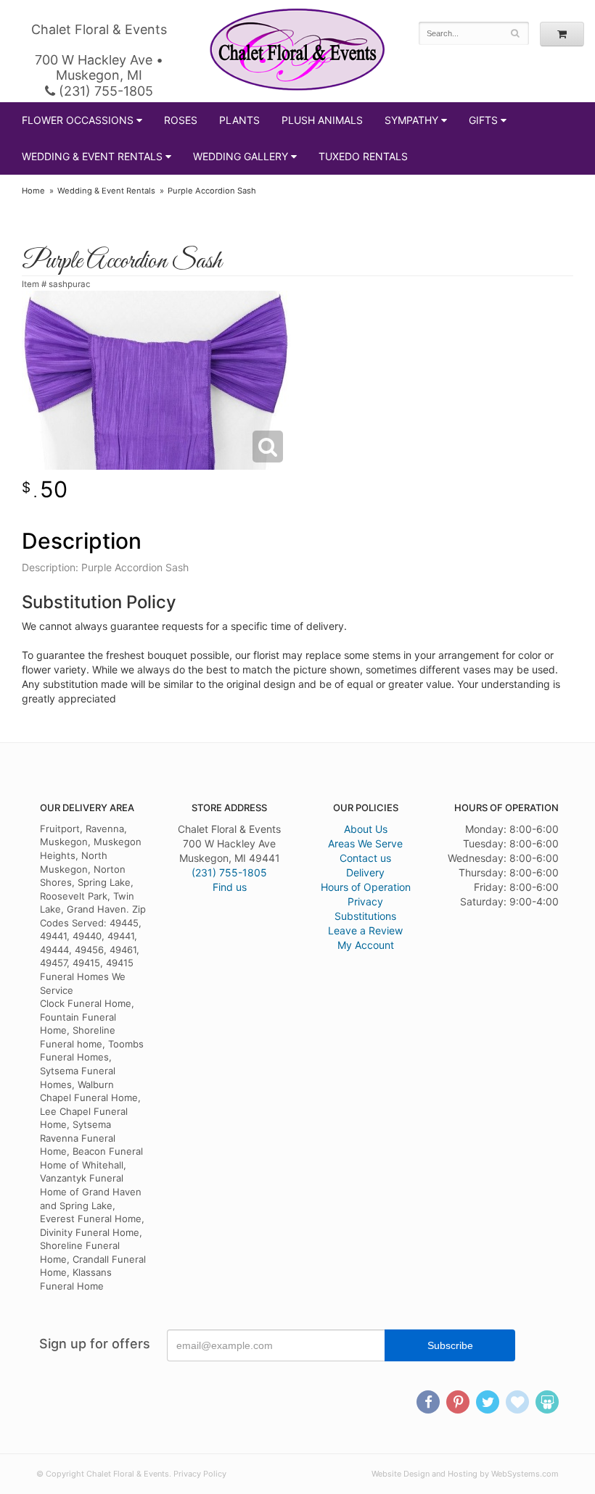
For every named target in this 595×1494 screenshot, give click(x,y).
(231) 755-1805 (104, 91)
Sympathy (411, 120)
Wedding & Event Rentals (92, 156)
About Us (365, 829)
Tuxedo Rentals (363, 156)
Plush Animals (322, 120)
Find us (230, 887)
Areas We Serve (365, 843)
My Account (365, 945)
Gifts (483, 120)
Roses (180, 120)
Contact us (365, 858)
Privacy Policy (199, 1474)
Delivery (365, 872)
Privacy (365, 901)
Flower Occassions (78, 120)
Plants (239, 120)
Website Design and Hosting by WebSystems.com (465, 1474)
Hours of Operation (366, 887)
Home (33, 191)
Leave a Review (365, 930)
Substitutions (365, 916)
